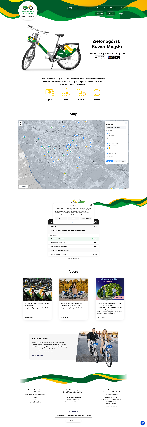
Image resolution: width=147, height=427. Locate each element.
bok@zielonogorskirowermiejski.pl (73, 392)
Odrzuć (73, 218)
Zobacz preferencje (86, 218)
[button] (91, 205)
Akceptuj (61, 218)
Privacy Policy (73, 221)
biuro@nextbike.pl (35, 402)
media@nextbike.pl (113, 394)
